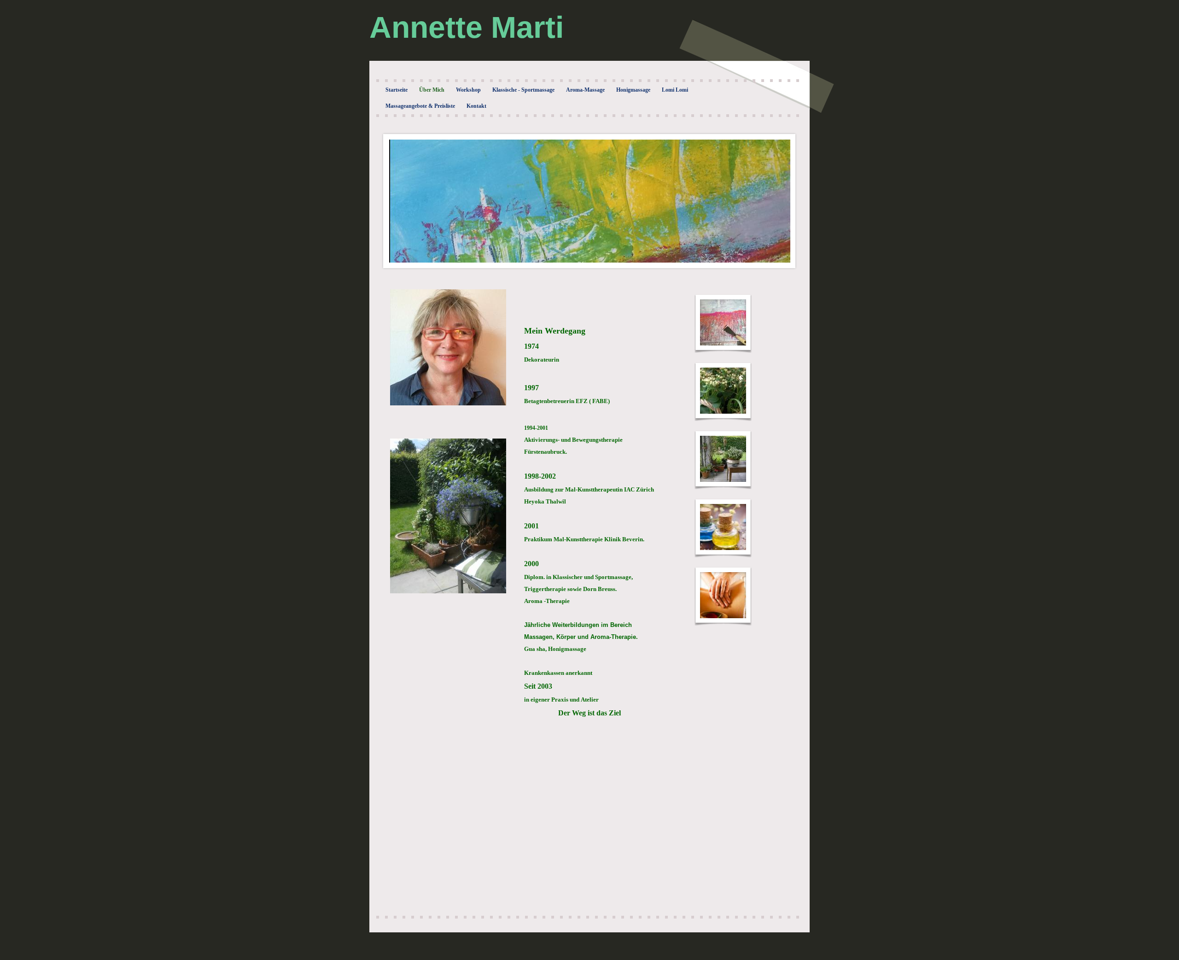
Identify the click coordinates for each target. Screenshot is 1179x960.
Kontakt (476, 106)
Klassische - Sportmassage (523, 90)
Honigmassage (633, 90)
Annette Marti (466, 27)
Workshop (468, 90)
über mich (431, 90)
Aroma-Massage (585, 90)
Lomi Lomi (675, 90)
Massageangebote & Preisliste (420, 106)
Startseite (396, 90)
